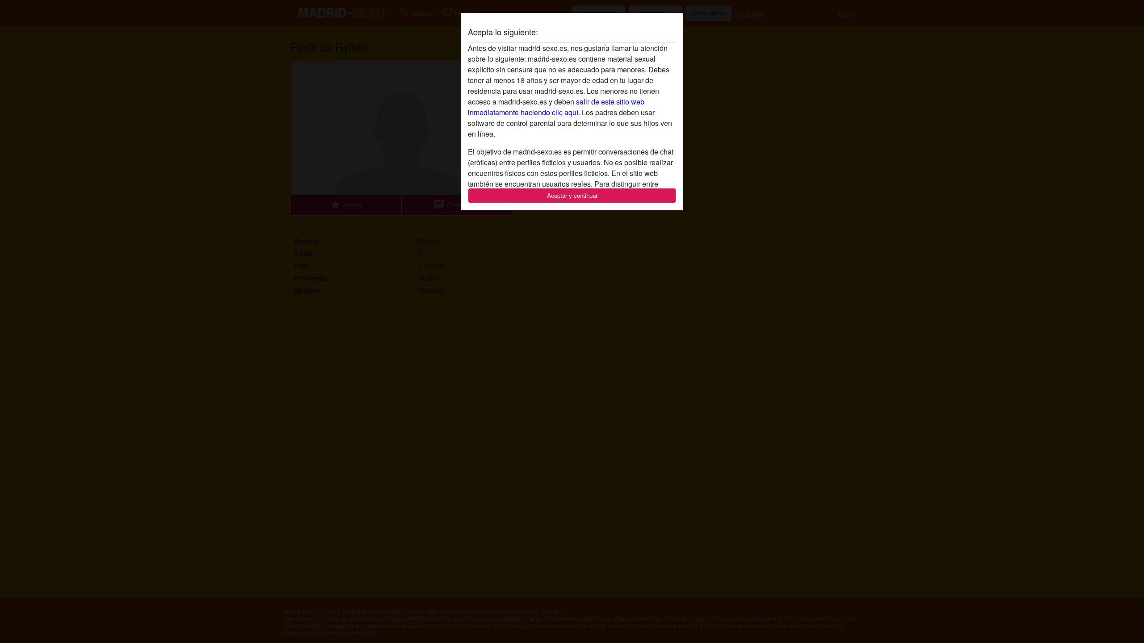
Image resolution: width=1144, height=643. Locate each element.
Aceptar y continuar (572, 195)
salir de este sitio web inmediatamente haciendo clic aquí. (556, 106)
